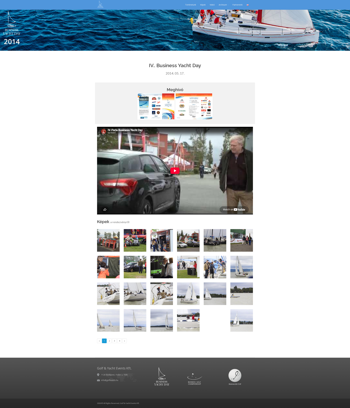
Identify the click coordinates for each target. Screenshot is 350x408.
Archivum (223, 4)
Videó (212, 4)
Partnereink (237, 4)
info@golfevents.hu (109, 380)
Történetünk (190, 4)
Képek (203, 4)
